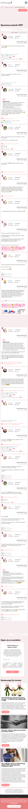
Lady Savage (11, 89)
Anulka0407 (10, 223)
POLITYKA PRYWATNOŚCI (16, 797)
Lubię (22, 43)
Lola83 (9, 255)
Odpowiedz (22, 10)
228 (17, 29)
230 (21, 29)
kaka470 (10, 280)
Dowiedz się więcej (14, 803)
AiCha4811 (10, 36)
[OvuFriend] (6, 3)
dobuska (10, 177)
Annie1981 (10, 127)
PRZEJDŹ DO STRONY (14, 806)
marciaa (10, 153)
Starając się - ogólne (9, 7)
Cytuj (18, 43)
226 (13, 29)
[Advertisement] (14, 18)
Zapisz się (12, 672)
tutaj (3, 668)
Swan (9, 64)
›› (25, 29)
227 (15, 29)
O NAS (9, 797)
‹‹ (9, 29)
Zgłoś (25, 43)
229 (19, 29)
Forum (2, 7)
